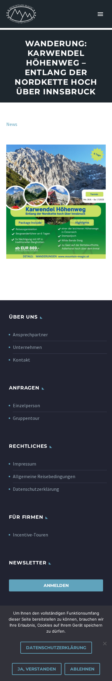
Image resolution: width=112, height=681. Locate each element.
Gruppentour (26, 418)
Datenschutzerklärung (36, 489)
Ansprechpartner (30, 334)
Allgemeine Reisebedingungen (44, 476)
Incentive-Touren (30, 535)
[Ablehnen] (105, 643)
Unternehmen (27, 347)
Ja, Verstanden (37, 669)
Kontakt (21, 360)
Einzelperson (26, 405)
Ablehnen (82, 669)
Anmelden (56, 585)
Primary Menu (100, 14)
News (11, 124)
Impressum (24, 464)
